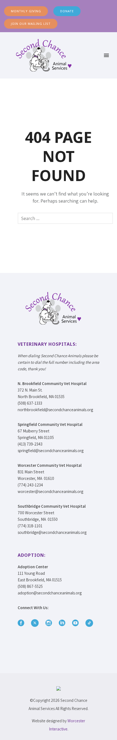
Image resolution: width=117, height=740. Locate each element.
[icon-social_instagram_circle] (50, 623)
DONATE (67, 11)
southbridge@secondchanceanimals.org (52, 532)
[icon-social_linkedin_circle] (63, 623)
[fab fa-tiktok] (89, 623)
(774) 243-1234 (30, 485)
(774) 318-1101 (30, 525)
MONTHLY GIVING (26, 11)
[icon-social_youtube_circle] (76, 623)
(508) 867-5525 (30, 586)
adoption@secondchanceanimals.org (50, 592)
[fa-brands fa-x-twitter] (36, 623)
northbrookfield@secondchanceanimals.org (55, 409)
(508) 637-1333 (30, 403)
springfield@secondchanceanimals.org (51, 450)
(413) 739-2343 (30, 444)
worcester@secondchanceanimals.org (50, 491)
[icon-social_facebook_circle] (22, 623)
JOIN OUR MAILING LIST (31, 24)
